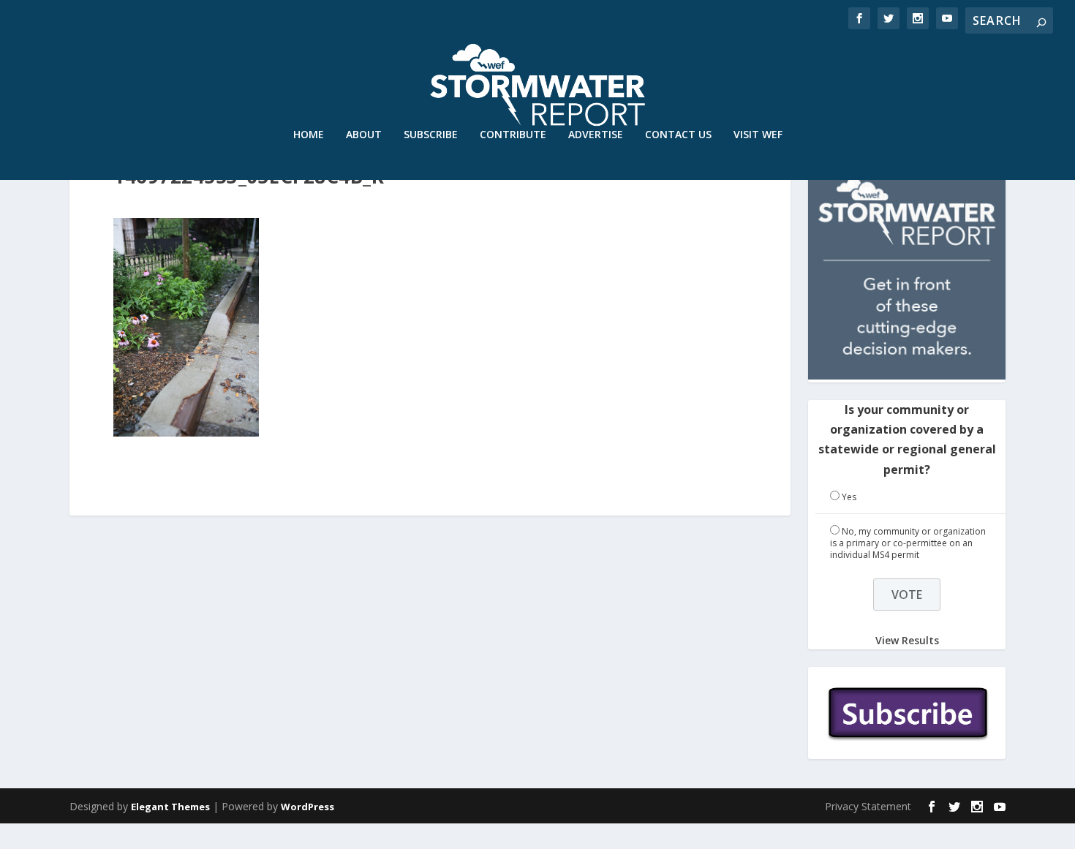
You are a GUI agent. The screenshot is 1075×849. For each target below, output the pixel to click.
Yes (849, 497)
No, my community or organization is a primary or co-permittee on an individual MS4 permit (908, 542)
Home (308, 135)
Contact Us (678, 135)
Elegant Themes (170, 806)
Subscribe (431, 135)
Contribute (513, 135)
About (364, 135)
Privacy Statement (868, 806)
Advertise (595, 135)
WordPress (307, 806)
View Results (907, 639)
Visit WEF (757, 135)
